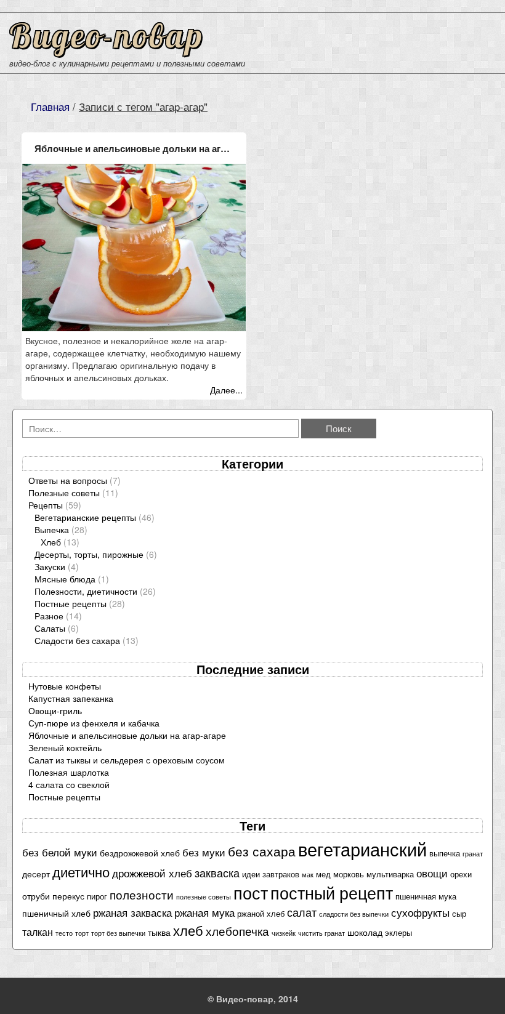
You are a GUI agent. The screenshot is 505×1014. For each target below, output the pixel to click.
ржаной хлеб (261, 913)
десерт (36, 873)
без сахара (262, 851)
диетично (81, 871)
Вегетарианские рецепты (85, 517)
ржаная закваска (132, 912)
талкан (37, 931)
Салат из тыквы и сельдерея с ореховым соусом (126, 760)
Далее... (226, 390)
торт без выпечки (118, 933)
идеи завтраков (270, 874)
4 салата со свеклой (69, 784)
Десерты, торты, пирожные (88, 554)
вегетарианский (362, 848)
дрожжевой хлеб (152, 873)
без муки (203, 852)
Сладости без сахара (77, 640)
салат (302, 912)
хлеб (188, 930)
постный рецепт (331, 892)
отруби (36, 896)
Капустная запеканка (70, 698)
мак (307, 874)
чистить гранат (321, 933)
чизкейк (284, 933)
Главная (50, 106)
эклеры (398, 932)
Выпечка (51, 529)
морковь (348, 874)
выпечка (444, 853)
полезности (142, 894)
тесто (64, 933)
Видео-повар (106, 35)
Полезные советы (64, 492)
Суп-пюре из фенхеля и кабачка (94, 723)
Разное (48, 616)
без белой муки (59, 852)
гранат (473, 853)
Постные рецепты (70, 603)
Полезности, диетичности (85, 591)
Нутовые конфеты (64, 686)
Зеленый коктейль (65, 747)
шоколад (364, 932)
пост (250, 892)
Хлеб (51, 542)
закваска (217, 872)
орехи (461, 874)
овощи (432, 873)
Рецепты (45, 505)
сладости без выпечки (354, 914)
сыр (459, 913)
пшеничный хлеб (56, 913)
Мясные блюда (64, 579)
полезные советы (203, 896)
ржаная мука (204, 912)
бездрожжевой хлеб (140, 853)
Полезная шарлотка (68, 772)
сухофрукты (420, 912)
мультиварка (390, 874)
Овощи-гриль (55, 710)
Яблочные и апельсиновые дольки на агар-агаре (140, 148)
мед (323, 874)
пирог (97, 896)
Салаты (49, 628)
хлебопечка (237, 930)
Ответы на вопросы (67, 480)
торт (82, 933)
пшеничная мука (425, 896)
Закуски (49, 566)
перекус (68, 896)
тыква (159, 932)
